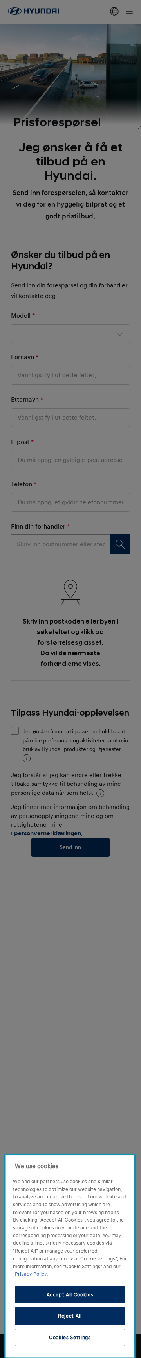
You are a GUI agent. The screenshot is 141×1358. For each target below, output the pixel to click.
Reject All (70, 1316)
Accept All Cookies (70, 1295)
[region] (70, 1256)
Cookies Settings (70, 1337)
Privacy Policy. (31, 1274)
